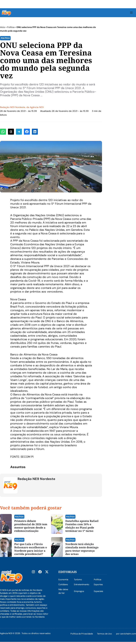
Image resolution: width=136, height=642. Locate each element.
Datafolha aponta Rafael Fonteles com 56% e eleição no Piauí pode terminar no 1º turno (82, 526)
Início (2, 27)
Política (10, 27)
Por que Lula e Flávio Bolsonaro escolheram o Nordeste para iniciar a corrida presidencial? (30, 549)
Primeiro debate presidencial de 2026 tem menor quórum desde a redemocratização (30, 526)
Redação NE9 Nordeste (12, 107)
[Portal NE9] (6, 12)
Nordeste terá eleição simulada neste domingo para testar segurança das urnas (82, 549)
